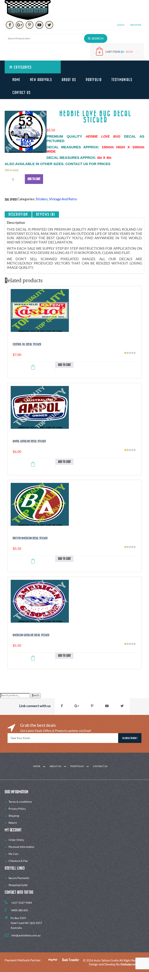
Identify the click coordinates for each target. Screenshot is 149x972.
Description (18, 214)
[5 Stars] (134, 353)
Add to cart (34, 179)
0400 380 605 (19, 910)
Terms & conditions (20, 801)
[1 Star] (125, 353)
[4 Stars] (132, 353)
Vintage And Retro (63, 199)
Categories (22, 67)
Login (120, 24)
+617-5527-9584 (21, 902)
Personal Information (21, 846)
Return (13, 822)
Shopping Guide (18, 885)
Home (16, 80)
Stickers (42, 199)
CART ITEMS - (119, 51)
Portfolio (94, 80)
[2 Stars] (127, 353)
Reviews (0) (45, 214)
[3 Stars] (130, 353)
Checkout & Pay (18, 860)
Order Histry (16, 839)
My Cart (13, 853)
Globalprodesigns (132, 964)
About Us (69, 80)
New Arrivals (41, 80)
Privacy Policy (17, 808)
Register (135, 24)
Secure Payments (19, 878)
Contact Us (21, 92)
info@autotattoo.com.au (26, 935)
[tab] (18, 214)
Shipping (14, 815)
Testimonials (121, 80)
